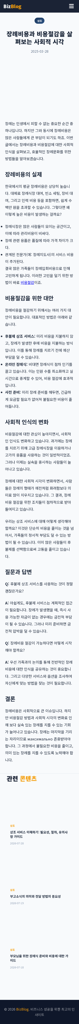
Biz (12, 6)
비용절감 (27, 282)
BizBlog (22, 1009)
